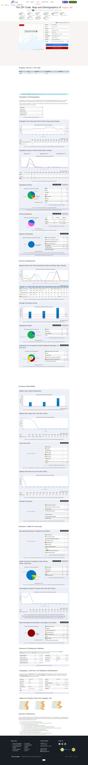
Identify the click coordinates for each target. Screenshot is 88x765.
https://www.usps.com (38, 721)
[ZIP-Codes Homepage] (15, 756)
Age (24, 15)
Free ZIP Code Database (17, 743)
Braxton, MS (39, 708)
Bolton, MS (55, 705)
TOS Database (15, 750)
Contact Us (27, 746)
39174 (53, 24)
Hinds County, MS (54, 26)
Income (45, 10)
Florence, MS (39, 706)
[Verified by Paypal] (73, 749)
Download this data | (56, 44)
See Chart (30, 15)
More (21, 15)
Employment (56, 15)
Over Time (33, 15)
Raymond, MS (22, 707)
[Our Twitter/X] (62, 744)
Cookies (75, 756)
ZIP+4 (48, 19)
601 (52, 28)
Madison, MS (22, 702)
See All (46, 19)
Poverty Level (49, 15)
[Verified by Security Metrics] (68, 749)
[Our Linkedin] (59, 744)
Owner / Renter (65, 15)
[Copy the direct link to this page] (68, 41)
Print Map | (21, 25)
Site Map (26, 750)
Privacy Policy (27, 749)
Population (40, 10)
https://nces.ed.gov (43, 734)
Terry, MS (38, 707)
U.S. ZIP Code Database (17, 744)
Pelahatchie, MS (56, 706)
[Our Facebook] (65, 744)
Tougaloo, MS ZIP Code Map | (30, 31)
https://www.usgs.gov (37, 731)
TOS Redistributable (28, 744)
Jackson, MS (39, 701)
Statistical (56, 10)
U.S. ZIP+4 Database (16, 749)
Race (23, 15)
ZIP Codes (36, 10)
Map (33, 10)
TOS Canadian (27, 743)
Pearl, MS (38, 702)
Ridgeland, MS (23, 701)
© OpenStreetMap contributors (39, 49)
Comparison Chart (65, 184)
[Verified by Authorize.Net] (62, 749)
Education (52, 10)
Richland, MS (55, 702)
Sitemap (70, 756)
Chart (46, 15)
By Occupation (24, 19)
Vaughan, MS (22, 708)
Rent (40, 15)
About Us (26, 747)
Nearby (60, 10)
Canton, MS (39, 705)
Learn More (38, 19)
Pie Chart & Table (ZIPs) (56, 184)
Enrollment (32, 19)
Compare (38, 15)
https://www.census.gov (34, 724)
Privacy (66, 756)
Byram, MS (22, 705)
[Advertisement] (44, 57)
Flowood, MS (55, 701)
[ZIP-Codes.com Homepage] (14, 2)
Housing (48, 10)
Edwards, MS (55, 707)
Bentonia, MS (22, 706)
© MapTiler (34, 49)
